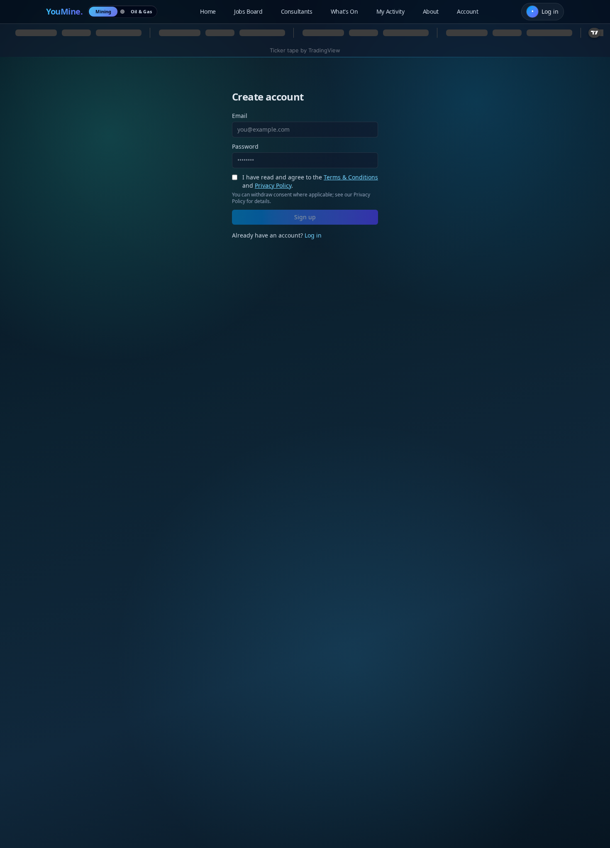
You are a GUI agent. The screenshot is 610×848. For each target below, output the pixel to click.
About (431, 11)
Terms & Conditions (351, 177)
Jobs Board (248, 11)
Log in (313, 235)
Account (467, 11)
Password (245, 146)
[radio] (103, 12)
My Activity (390, 11)
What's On (344, 11)
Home (208, 11)
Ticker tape (284, 50)
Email (239, 116)
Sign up (305, 217)
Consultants (296, 11)
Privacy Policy (273, 185)
